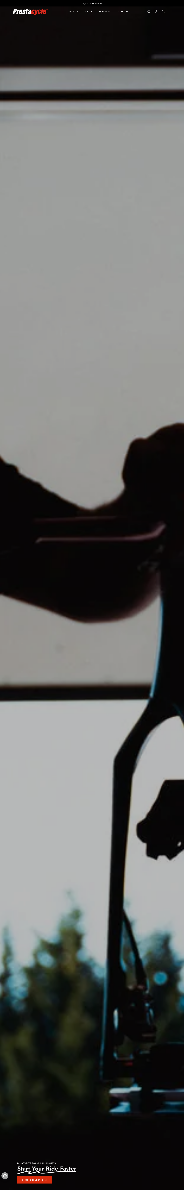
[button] (149, 12)
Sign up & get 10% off (92, 3)
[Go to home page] (30, 12)
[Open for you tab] (4, 1175)
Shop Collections (34, 1180)
